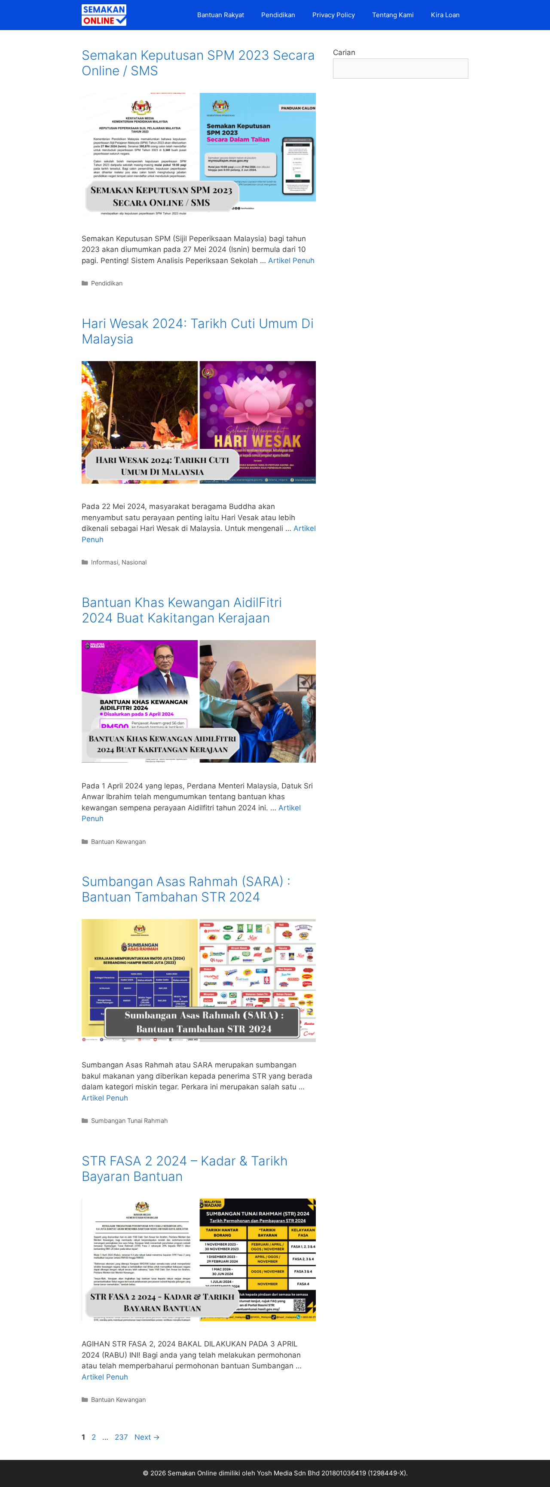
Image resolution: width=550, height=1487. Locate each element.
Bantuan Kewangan (118, 841)
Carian (344, 52)
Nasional (134, 562)
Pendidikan (278, 15)
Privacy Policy (333, 15)
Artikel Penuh (291, 260)
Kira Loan (445, 15)
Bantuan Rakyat (220, 15)
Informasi (104, 562)
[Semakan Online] (106, 15)
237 (122, 1437)
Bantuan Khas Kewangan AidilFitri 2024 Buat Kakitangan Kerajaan (182, 610)
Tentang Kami (393, 15)
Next (147, 1437)
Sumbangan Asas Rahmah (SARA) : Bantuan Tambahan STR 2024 (186, 889)
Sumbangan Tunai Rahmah (129, 1120)
